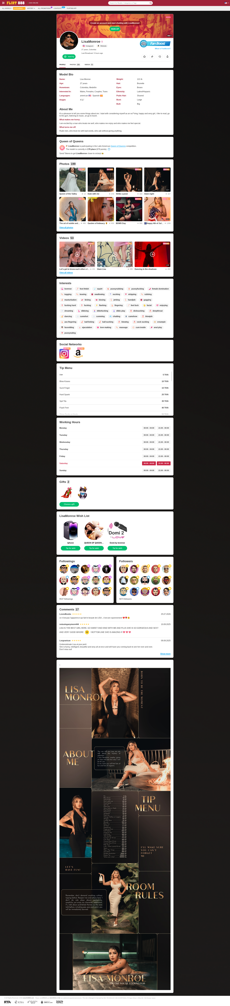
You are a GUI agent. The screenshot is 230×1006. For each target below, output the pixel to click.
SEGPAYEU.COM (55, 998)
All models (6, 8)
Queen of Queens (118, 146)
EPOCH (44, 998)
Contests (57, 8)
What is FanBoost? (163, 49)
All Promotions (44, 8)
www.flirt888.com (28, 998)
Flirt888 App (71, 8)
